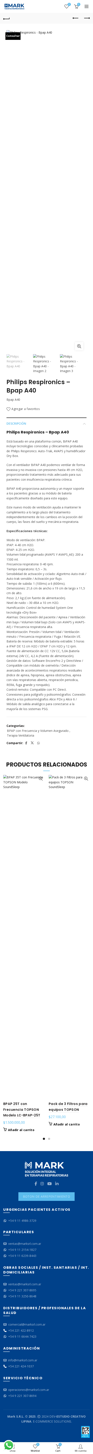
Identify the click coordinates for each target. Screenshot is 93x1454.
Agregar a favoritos (25, 409)
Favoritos (69, 4)
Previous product (75, 18)
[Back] (6, 18)
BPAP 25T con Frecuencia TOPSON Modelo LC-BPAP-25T (21, 1109)
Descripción (16, 423)
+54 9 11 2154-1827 (22, 1250)
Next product (86, 18)
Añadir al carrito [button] (21, 1130)
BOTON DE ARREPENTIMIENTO (46, 1196)
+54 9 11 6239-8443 (22, 1256)
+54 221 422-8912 (21, 1330)
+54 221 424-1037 (21, 1366)
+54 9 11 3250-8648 (22, 1296)
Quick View (40, 778)
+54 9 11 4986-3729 (22, 1221)
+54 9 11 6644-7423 (22, 1336)
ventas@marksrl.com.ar (24, 1244)
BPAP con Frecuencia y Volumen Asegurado (38, 731)
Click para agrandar (79, 346)
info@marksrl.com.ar (22, 1360)
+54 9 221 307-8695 (22, 1290)
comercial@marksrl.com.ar (26, 1324)
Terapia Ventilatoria (20, 735)
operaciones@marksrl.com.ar (28, 1390)
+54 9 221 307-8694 (22, 1396)
